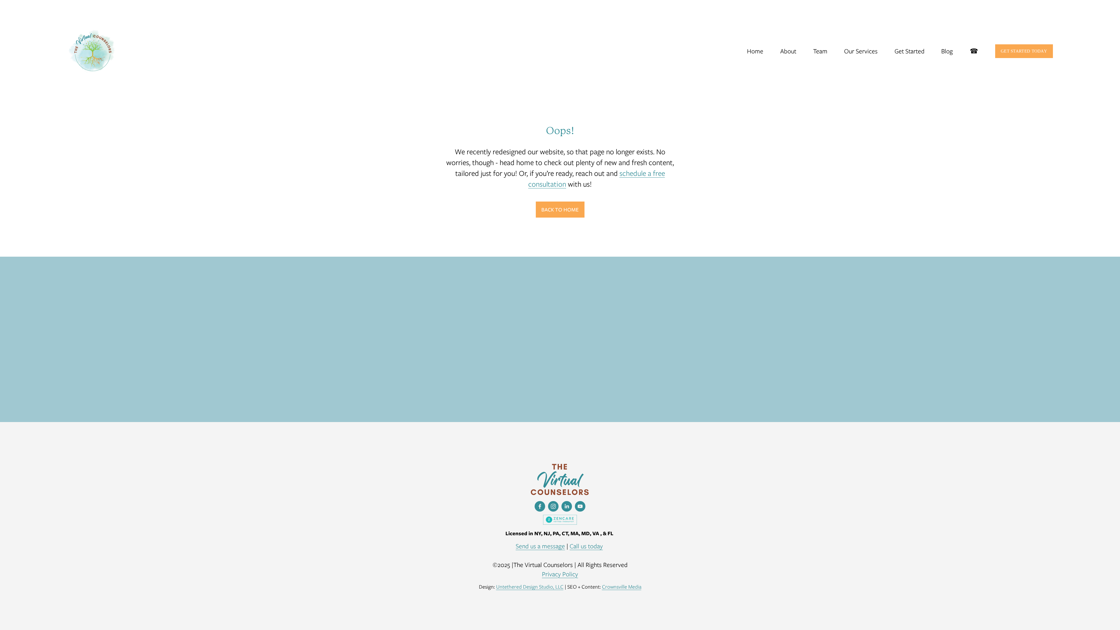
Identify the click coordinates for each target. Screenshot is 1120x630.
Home (755, 51)
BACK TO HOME (560, 209)
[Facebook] (540, 506)
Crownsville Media (621, 586)
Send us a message (540, 546)
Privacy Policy (560, 574)
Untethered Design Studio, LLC (530, 586)
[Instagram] (553, 506)
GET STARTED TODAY (1024, 51)
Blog (947, 51)
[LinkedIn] (566, 506)
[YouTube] (580, 506)
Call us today (586, 546)
